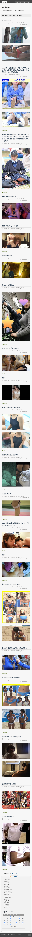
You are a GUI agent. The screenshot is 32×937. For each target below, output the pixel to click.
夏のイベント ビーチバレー (11, 584)
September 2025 (8, 897)
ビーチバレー (6, 20)
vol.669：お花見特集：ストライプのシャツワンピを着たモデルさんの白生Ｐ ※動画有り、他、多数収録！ (15, 70)
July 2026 (6, 881)
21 (4, 922)
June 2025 (6, 902)
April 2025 (6, 905)
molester (6, 7)
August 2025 (7, 899)
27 (23, 922)
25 (16, 922)
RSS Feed (14, 876)
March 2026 (7, 887)
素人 (3, 378)
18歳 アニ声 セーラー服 (10, 226)
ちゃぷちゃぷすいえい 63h (11, 407)
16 (10, 920)
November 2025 (8, 894)
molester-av (12, 22)
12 (19, 918)
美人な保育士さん (8, 255)
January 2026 (7, 891)
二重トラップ (6, 493)
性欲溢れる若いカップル (10, 455)
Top (30, 935)
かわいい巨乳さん (8, 285)
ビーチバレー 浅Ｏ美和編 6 (11, 677)
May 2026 (6, 884)
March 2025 (7, 907)
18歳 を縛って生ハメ (9, 196)
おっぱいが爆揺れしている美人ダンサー (15, 648)
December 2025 (8, 892)
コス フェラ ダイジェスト (10, 348)
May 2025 (6, 904)
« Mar (11, 926)
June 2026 (6, 883)
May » (15, 926)
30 (10, 924)
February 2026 (8, 889)
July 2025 (6, 901)
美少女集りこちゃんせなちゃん (12, 736)
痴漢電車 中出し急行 (9, 784)
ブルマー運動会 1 (8, 816)
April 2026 (6, 886)
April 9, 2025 (20, 22)
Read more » (5, 64)
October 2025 (7, 896)
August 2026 (7, 879)
